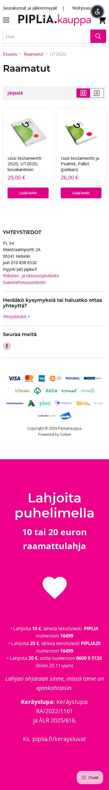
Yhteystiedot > (16, 316)
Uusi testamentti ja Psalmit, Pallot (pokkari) (80, 163)
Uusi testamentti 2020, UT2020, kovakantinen (24, 163)
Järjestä (15, 93)
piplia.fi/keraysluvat (59, 739)
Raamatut (33, 54)
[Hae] (98, 36)
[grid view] (83, 93)
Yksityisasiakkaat (87, 8)
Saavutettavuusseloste (24, 282)
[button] (97, 12)
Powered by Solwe (54, 434)
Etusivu (10, 54)
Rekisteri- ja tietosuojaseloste (31, 275)
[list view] (97, 93)
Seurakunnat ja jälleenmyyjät (30, 8)
